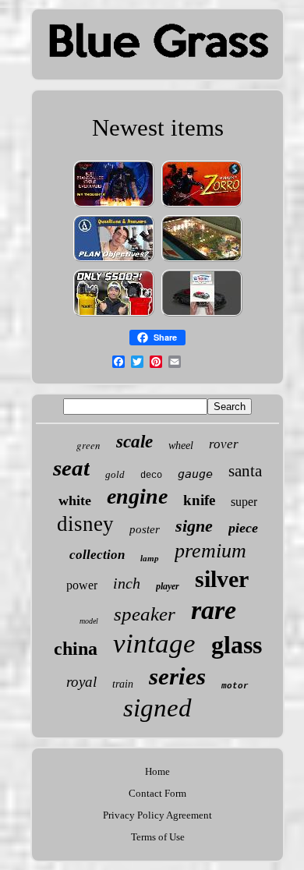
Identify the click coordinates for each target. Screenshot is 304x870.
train (122, 684)
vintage (154, 643)
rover (224, 444)
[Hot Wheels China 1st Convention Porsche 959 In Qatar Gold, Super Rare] (202, 315)
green (88, 445)
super (244, 501)
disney (85, 524)
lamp (149, 558)
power (81, 585)
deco (151, 475)
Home (157, 771)
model (89, 621)
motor (235, 686)
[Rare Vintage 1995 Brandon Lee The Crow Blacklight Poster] (114, 206)
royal (81, 682)
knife (199, 500)
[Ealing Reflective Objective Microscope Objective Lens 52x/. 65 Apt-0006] (114, 261)
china (75, 648)
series (177, 676)
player (167, 586)
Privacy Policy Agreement (157, 815)
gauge (195, 474)
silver (222, 579)
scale (134, 441)
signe (194, 526)
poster (144, 529)
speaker (144, 613)
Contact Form (157, 793)
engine (137, 496)
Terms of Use (158, 837)
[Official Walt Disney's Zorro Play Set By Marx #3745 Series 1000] (202, 206)
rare (213, 610)
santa (245, 471)
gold (115, 474)
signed (157, 708)
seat (71, 467)
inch (126, 583)
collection (97, 554)
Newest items (158, 127)
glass (236, 645)
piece (243, 528)
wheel (180, 445)
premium (210, 550)
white (74, 500)
